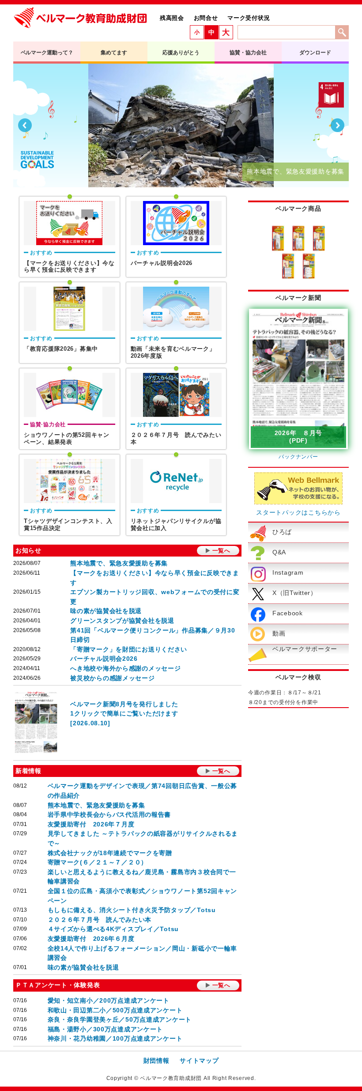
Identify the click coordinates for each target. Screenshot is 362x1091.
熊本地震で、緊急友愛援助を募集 (119, 563)
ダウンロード (315, 52)
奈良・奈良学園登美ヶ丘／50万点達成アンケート (120, 1019)
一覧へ (221, 550)
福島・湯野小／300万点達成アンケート (105, 1029)
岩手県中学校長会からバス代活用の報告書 (109, 814)
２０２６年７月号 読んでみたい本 (100, 919)
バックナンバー (298, 457)
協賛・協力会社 (248, 52)
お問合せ (206, 18)
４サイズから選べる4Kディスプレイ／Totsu (113, 928)
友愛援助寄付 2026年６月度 (91, 938)
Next (337, 125)
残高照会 (172, 18)
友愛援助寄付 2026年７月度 (91, 824)
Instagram (287, 572)
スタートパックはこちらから (298, 512)
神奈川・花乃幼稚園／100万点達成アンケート (115, 1038)
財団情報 (156, 1060)
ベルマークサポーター (304, 648)
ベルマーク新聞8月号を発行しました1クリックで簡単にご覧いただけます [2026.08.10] (124, 714)
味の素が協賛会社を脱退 (106, 610)
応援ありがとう (180, 52)
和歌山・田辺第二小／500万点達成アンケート (115, 1010)
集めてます (114, 52)
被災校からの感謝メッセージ (112, 678)
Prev (25, 125)
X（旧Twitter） (294, 592)
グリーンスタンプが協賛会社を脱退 (122, 620)
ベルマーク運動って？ (47, 52)
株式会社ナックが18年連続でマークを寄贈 (110, 852)
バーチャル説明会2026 (104, 658)
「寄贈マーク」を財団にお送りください (128, 649)
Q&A (279, 552)
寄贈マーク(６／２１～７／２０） (98, 862)
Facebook (287, 613)
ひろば (282, 531)
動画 (278, 633)
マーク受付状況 (248, 18)
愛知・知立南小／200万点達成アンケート (109, 1000)
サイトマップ (199, 1060)
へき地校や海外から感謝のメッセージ (125, 668)
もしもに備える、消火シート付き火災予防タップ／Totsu (132, 909)
